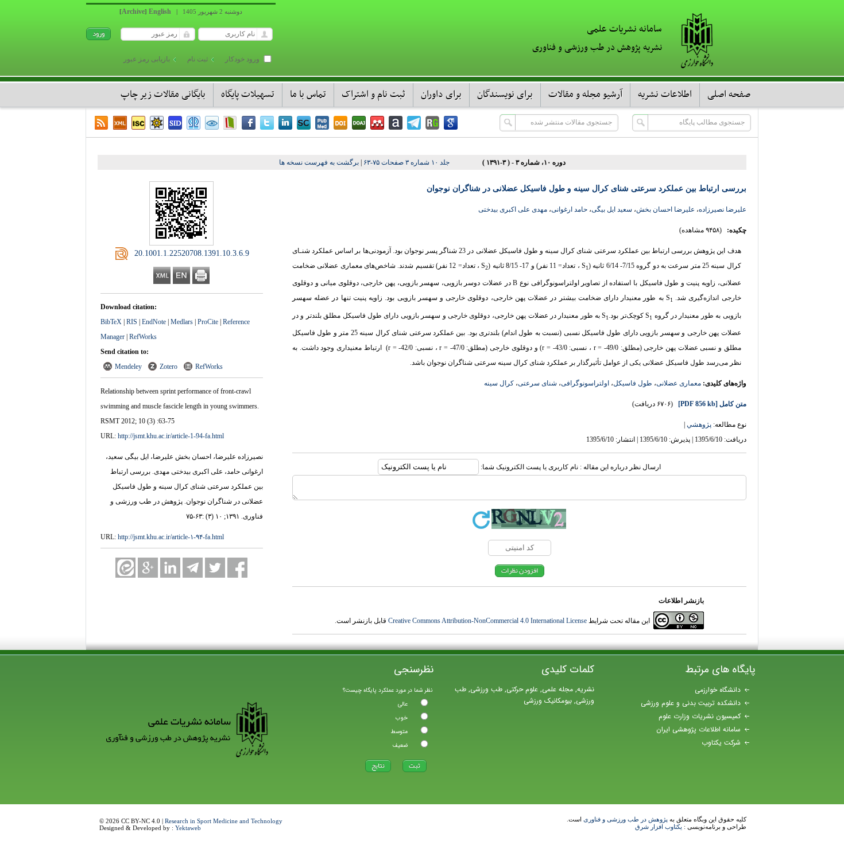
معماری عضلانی (678, 383)
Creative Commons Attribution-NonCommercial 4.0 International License (487, 621)
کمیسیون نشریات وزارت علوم (700, 716)
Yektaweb (188, 827)
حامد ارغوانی (569, 209)
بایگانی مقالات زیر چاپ (163, 95)
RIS (131, 322)
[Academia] (395, 123)
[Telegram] (414, 123)
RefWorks (143, 337)
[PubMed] (322, 123)
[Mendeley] (377, 123)
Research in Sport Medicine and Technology (223, 820)
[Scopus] (304, 123)
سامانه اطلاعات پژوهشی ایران (698, 729)
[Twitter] (267, 123)
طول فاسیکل (632, 383)
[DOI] (340, 123)
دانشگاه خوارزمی (718, 689)
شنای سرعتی (537, 383)
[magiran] (230, 123)
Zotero (168, 367)
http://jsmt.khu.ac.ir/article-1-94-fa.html (171, 436)
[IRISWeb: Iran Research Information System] (212, 123)
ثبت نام (197, 59)
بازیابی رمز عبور (146, 59)
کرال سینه (499, 383)
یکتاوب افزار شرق (658, 826)
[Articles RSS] (102, 123)
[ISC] (138, 123)
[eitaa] (125, 568)
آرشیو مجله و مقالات (585, 95)
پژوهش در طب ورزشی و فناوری (625, 819)
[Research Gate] (432, 123)
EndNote (154, 322)
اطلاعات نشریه (665, 95)
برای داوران (441, 95)
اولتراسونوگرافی (585, 383)
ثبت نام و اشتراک (373, 95)
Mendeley (128, 367)
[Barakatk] (193, 123)
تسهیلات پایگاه (247, 95)
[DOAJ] (359, 123)
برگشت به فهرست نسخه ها (319, 162)
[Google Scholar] (451, 123)
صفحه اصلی (728, 95)
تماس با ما (308, 95)
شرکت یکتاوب (721, 742)
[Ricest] (157, 123)
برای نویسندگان (505, 95)
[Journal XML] (120, 123)
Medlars (182, 322)
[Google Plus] (148, 568)
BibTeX (111, 322)
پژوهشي (699, 424)
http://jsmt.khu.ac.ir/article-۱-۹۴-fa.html (171, 537)
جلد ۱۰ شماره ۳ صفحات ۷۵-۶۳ (406, 162)
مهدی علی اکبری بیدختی (512, 209)
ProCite (208, 322)
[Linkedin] (285, 123)
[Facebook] (248, 123)
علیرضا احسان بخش (665, 209)
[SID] (175, 123)
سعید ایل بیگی (611, 209)
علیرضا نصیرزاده (722, 209)
